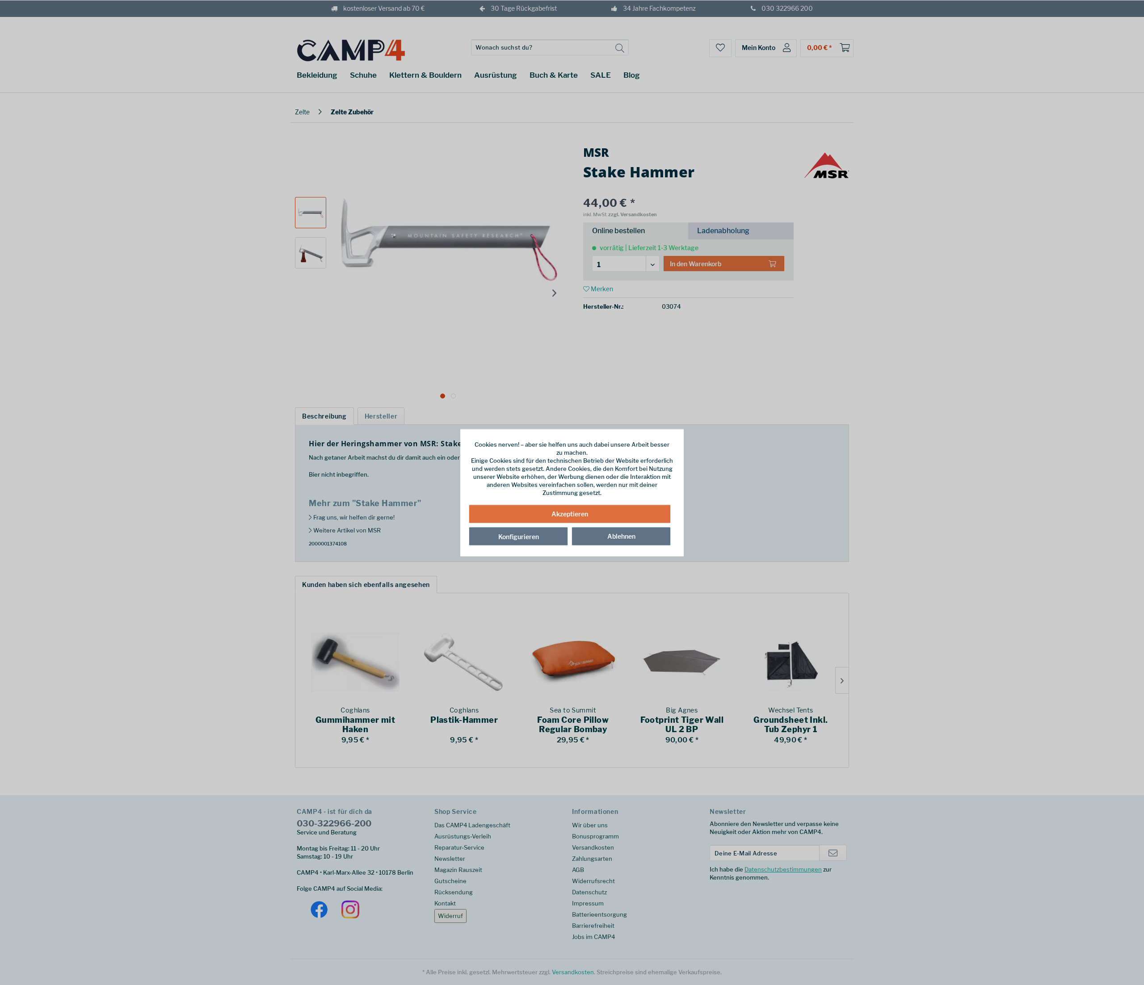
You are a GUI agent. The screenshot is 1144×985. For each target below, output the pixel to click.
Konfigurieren (518, 537)
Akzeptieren (569, 514)
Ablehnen (621, 536)
